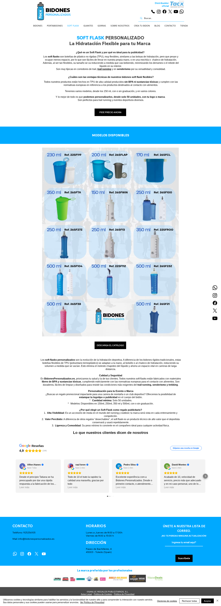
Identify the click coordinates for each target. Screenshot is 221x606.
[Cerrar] (217, 601)
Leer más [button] (24, 487)
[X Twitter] (36, 553)
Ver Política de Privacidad (92, 602)
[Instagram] (215, 295)
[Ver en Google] (22, 466)
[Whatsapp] (215, 288)
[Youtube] (215, 318)
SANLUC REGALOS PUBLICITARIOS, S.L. (108, 592)
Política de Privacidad (124, 594)
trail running (104, 69)
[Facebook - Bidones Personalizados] (164, 11)
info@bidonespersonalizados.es (36, 538)
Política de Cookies (103, 594)
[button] (15, 476)
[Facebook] (215, 303)
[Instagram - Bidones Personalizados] (158, 11)
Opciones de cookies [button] (167, 600)
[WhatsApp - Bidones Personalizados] (181, 11)
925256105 (29, 532)
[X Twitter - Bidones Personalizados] (170, 11)
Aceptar (207, 600)
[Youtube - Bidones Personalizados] (175, 11)
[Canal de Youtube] (43, 553)
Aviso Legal (86, 594)
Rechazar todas (189, 600)
